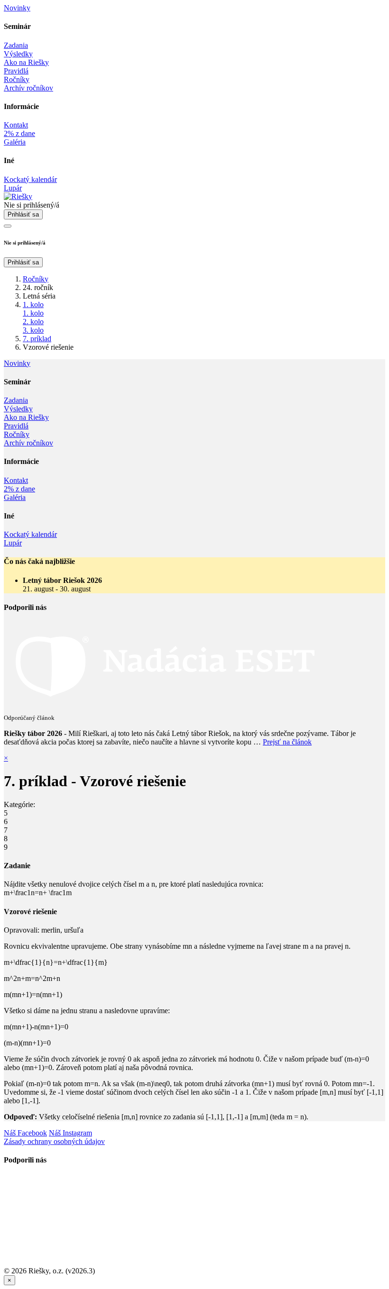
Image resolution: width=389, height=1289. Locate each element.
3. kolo (33, 330)
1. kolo (33, 304)
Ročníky (35, 279)
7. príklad (37, 339)
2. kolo (33, 322)
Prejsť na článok (287, 742)
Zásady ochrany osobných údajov (54, 1141)
